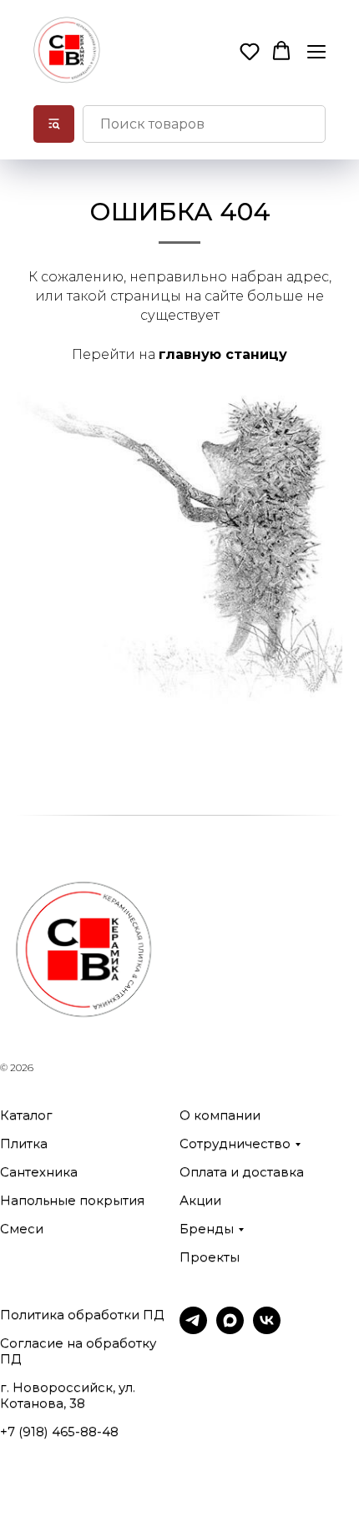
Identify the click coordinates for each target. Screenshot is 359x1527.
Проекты (210, 1257)
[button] (250, 51)
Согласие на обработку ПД (78, 1351)
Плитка (24, 1143)
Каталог (26, 1115)
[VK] (267, 1329)
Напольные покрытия (72, 1200)
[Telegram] (193, 1329)
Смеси (21, 1228)
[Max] (230, 1329)
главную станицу (223, 354)
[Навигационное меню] (316, 51)
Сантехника (39, 1172)
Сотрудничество (235, 1143)
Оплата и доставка (242, 1172)
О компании (220, 1115)
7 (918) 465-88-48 (63, 1431)
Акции (200, 1200)
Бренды (207, 1228)
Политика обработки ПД (82, 1314)
